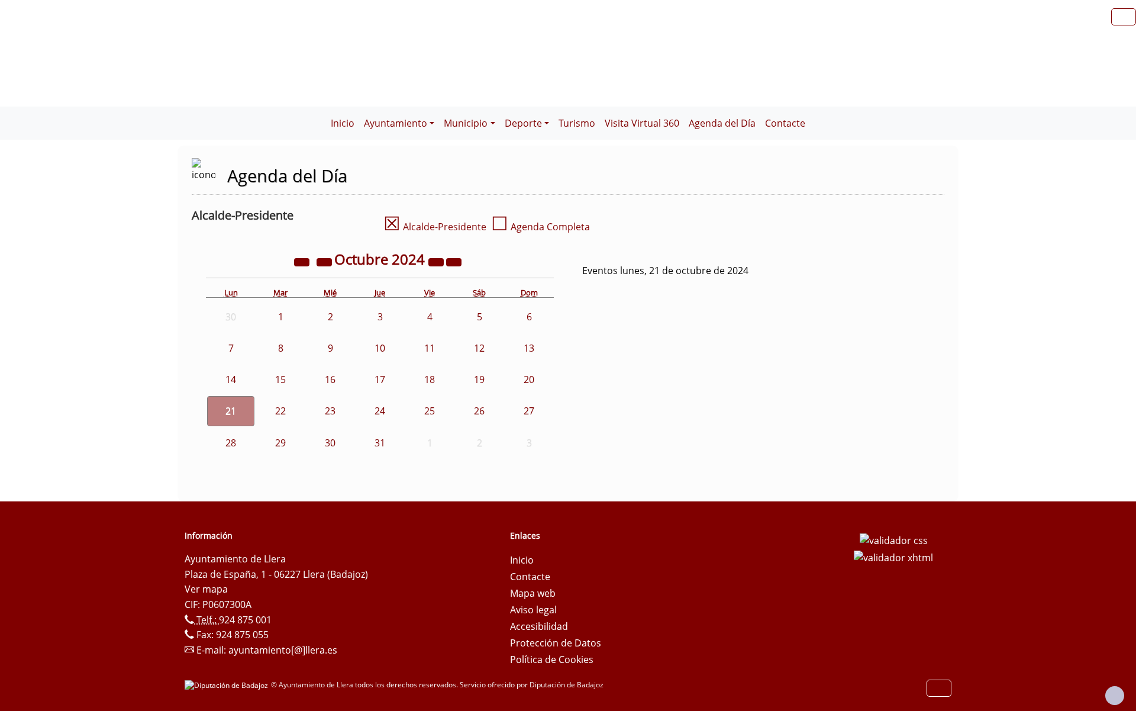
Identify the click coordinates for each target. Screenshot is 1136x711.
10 (380, 348)
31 (380, 442)
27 (529, 410)
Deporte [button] (523, 123)
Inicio (342, 123)
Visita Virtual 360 (642, 123)
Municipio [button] (466, 123)
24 (380, 410)
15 (280, 379)
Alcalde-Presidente (434, 226)
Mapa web (533, 593)
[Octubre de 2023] (303, 261)
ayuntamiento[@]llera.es (282, 650)
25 (429, 410)
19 (479, 379)
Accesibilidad (539, 626)
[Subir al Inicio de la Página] (1114, 695)
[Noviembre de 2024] (454, 261)
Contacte (785, 123)
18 (429, 379)
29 (280, 442)
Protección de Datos (555, 642)
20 (529, 379)
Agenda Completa (540, 226)
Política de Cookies (551, 659)
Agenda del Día (722, 123)
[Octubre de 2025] (437, 261)
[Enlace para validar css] (894, 539)
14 (230, 379)
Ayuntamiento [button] (395, 123)
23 (330, 410)
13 (529, 348)
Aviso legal (533, 609)
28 (230, 442)
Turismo (577, 123)
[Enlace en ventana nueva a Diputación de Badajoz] (228, 685)
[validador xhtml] (893, 557)
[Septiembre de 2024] (325, 261)
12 (479, 348)
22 (280, 410)
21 (230, 410)
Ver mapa (206, 589)
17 (380, 379)
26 (479, 410)
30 (330, 442)
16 (330, 379)
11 (429, 348)
